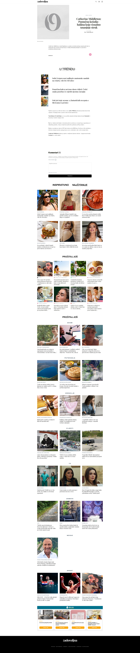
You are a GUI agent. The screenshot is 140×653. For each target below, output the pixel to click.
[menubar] (99, 2)
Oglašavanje (79, 646)
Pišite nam (53, 646)
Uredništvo (65, 646)
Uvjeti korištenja (59, 646)
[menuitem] (99, 2)
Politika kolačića (85, 646)
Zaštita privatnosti (72, 646)
